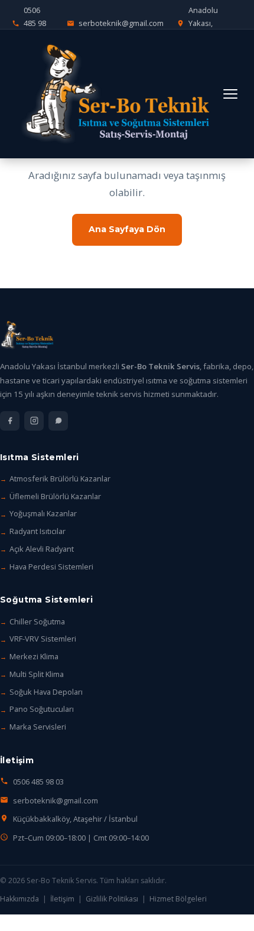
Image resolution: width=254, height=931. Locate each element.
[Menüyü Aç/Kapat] (230, 93)
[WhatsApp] (58, 421)
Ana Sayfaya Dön (127, 229)
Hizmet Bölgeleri (178, 899)
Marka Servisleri (37, 726)
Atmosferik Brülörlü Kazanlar (59, 478)
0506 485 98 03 (38, 781)
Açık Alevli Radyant (41, 548)
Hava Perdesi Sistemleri (51, 566)
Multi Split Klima (36, 674)
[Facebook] (9, 421)
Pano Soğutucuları (41, 709)
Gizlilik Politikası (112, 899)
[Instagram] (34, 421)
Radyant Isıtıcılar (37, 531)
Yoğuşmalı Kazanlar (43, 513)
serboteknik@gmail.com (55, 800)
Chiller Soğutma (37, 621)
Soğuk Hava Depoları (46, 691)
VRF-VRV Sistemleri (42, 638)
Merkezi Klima (33, 656)
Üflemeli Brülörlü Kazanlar (55, 496)
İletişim (62, 899)
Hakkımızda (19, 899)
